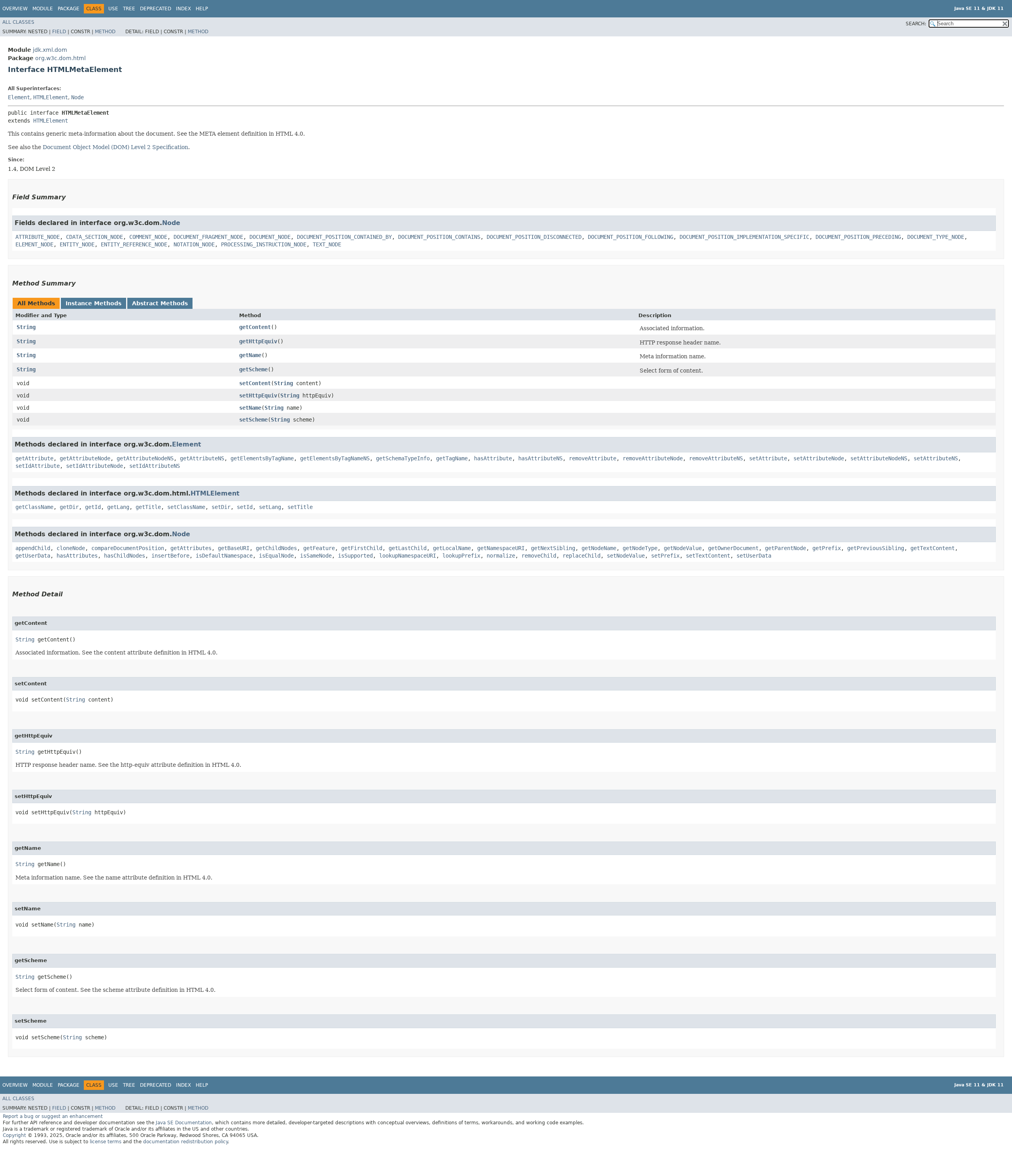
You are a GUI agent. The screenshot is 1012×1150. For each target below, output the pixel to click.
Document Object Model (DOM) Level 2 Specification (115, 147)
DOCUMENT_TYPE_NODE (935, 237)
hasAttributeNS (540, 458)
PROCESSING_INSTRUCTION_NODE (263, 244)
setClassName (186, 507)
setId (245, 507)
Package (68, 8)
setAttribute (768, 458)
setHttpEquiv (258, 395)
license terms (105, 1141)
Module (42, 8)
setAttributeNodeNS (878, 458)
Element (19, 97)
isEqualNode (276, 555)
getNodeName (599, 548)
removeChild (538, 555)
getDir (69, 507)
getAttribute (34, 458)
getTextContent (932, 548)
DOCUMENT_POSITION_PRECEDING (858, 237)
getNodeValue (683, 548)
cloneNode (71, 548)
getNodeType (640, 548)
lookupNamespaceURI (407, 555)
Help (202, 8)
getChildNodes (276, 548)
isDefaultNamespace (224, 555)
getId (93, 507)
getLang (118, 507)
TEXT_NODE (327, 244)
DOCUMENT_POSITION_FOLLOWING (630, 237)
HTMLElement (50, 97)
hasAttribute (493, 458)
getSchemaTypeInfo (403, 458)
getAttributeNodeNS (145, 458)
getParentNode (785, 548)
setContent (255, 383)
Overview (15, 8)
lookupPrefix (461, 555)
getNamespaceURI (501, 548)
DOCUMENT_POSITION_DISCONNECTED (534, 237)
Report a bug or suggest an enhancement (53, 1116)
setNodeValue (626, 555)
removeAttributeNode (653, 458)
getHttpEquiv (258, 341)
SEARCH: (916, 23)
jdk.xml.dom (50, 50)
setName (250, 408)
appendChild (32, 548)
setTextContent (708, 555)
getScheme (253, 369)
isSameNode (316, 555)
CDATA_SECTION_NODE (94, 237)
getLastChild (408, 548)
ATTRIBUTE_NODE (37, 237)
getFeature (319, 548)
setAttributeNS (936, 458)
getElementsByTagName (262, 458)
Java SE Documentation (184, 1122)
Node (77, 97)
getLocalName (452, 548)
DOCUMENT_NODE (270, 237)
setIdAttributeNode (94, 466)
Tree (129, 8)
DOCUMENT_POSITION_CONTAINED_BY (344, 237)
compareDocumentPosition (127, 548)
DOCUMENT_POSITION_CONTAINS (439, 237)
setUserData (753, 555)
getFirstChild (361, 548)
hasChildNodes (124, 555)
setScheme (253, 419)
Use (113, 8)
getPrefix (826, 548)
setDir (220, 507)
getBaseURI (233, 548)
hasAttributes (77, 555)
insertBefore (170, 555)
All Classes (18, 22)
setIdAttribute (37, 466)
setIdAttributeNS (154, 466)
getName (250, 355)
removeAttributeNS (716, 458)
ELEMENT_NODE (34, 244)
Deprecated (155, 8)
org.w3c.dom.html (60, 58)
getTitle (148, 507)
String (26, 327)
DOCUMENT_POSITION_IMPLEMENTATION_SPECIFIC (744, 237)
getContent (255, 327)
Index (183, 8)
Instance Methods (93, 303)
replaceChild (581, 555)
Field (59, 31)
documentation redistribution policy (185, 1141)
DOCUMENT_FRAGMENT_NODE (208, 237)
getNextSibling (553, 548)
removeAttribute (592, 458)
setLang (270, 507)
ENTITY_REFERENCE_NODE (134, 244)
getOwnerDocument (733, 548)
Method (105, 31)
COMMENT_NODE (148, 237)
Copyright (14, 1135)
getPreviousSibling (875, 548)
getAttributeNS (202, 458)
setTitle (300, 507)
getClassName (34, 507)
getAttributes (190, 548)
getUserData (32, 555)
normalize (501, 555)
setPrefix (665, 555)
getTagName (452, 458)
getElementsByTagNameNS (335, 458)
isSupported (355, 555)
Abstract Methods (160, 303)
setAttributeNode (818, 458)
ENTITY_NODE (77, 244)
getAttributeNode (85, 458)
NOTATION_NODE (194, 244)
